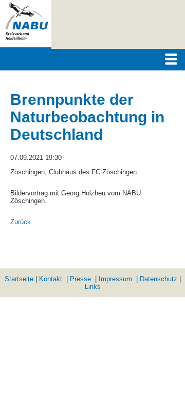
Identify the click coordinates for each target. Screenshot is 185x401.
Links (93, 286)
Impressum (115, 279)
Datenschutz (158, 279)
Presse (80, 279)
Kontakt (50, 279)
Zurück (20, 222)
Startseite (19, 279)
